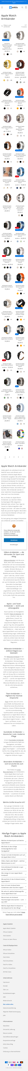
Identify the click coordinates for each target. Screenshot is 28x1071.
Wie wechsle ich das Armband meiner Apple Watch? (13, 880)
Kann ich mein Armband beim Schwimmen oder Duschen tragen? (12, 886)
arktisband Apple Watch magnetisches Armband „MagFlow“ (7, 235)
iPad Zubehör (7, 935)
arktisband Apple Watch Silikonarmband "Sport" (7, 74)
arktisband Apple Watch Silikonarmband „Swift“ (7, 391)
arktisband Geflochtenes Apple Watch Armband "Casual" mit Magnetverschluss (7, 46)
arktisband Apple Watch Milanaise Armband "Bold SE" (20, 391)
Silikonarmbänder (9, 560)
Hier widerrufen (8, 1004)
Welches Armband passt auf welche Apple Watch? (12, 842)
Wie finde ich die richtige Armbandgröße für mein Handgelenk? (9, 849)
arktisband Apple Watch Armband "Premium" (7, 155)
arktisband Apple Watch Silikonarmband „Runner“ (20, 235)
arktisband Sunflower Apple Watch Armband (7, 338)
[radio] (4, 54)
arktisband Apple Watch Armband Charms (7, 181)
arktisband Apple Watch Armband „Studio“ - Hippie (7, 417)
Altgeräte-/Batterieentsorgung (11, 1011)
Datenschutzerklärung (11, 535)
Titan (6, 702)
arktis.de (10, 1067)
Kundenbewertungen (9, 993)
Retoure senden (7, 1033)
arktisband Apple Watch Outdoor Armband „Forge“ (20, 313)
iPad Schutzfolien (8, 961)
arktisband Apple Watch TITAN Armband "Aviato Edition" (20, 155)
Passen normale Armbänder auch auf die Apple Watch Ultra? (13, 856)
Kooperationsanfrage (9, 1040)
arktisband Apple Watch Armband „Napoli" (20, 365)
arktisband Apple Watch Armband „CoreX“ (20, 339)
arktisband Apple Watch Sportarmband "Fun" (7, 128)
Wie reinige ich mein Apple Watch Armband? (11, 874)
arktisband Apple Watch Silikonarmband (7, 364)
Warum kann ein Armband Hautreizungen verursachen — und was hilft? (12, 900)
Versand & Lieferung (9, 1029)
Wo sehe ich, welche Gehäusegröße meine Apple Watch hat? (12, 892)
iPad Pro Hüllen (7, 964)
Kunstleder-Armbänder (16, 740)
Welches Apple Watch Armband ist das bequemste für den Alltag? (12, 907)
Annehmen (14, 540)
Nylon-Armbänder (15, 614)
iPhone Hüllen (7, 949)
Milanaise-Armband (13, 657)
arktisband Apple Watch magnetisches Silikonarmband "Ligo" (20, 417)
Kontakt (5, 986)
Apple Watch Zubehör (9, 928)
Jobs (4, 1015)
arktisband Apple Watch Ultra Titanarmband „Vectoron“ (20, 208)
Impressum (6, 982)
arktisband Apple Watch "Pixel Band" (20, 442)
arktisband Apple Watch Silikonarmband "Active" (20, 181)
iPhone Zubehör (7, 932)
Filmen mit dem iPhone (10, 939)
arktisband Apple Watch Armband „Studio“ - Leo (7, 207)
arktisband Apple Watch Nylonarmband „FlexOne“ (7, 102)
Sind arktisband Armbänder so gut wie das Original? (12, 868)
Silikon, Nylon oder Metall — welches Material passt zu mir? (13, 862)
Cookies (5, 1048)
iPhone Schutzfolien (9, 953)
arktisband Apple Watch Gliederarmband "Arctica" (20, 128)
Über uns (5, 989)
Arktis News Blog (8, 1044)
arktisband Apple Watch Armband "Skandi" (20, 261)
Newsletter (6, 1026)
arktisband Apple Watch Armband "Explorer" (7, 261)
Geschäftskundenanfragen (10, 1037)
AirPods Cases (7, 972)
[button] (2, 7)
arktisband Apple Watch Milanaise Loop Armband (20, 45)
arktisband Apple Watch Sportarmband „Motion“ (20, 102)
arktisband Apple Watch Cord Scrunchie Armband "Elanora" (7, 313)
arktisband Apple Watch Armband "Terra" (20, 287)
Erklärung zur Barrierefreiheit (11, 1051)
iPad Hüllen (6, 957)
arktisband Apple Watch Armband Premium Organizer (7, 443)
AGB (4, 997)
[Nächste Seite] (23, 457)
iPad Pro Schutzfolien (9, 968)
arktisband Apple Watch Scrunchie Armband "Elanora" (20, 74)
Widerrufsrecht (7, 1000)
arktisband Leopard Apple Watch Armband (7, 286)
